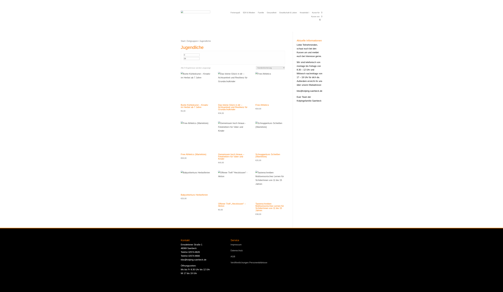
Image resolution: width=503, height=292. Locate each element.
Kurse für (316, 13)
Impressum (236, 244)
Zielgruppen (192, 41)
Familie (261, 13)
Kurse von (315, 17)
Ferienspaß (235, 13)
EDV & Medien (249, 13)
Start (183, 41)
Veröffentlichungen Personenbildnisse (249, 262)
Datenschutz (237, 250)
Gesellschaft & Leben (288, 13)
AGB (233, 256)
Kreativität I (304, 13)
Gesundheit (271, 13)
